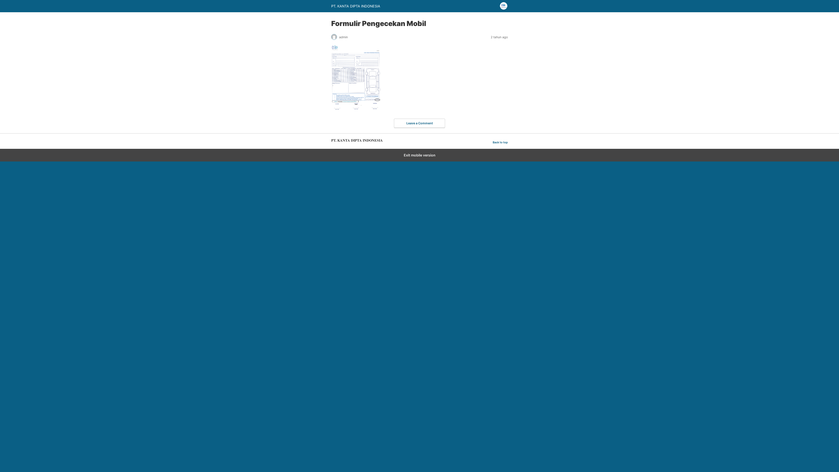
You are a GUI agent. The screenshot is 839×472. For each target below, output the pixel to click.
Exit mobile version (419, 155)
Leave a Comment (419, 123)
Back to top (500, 142)
